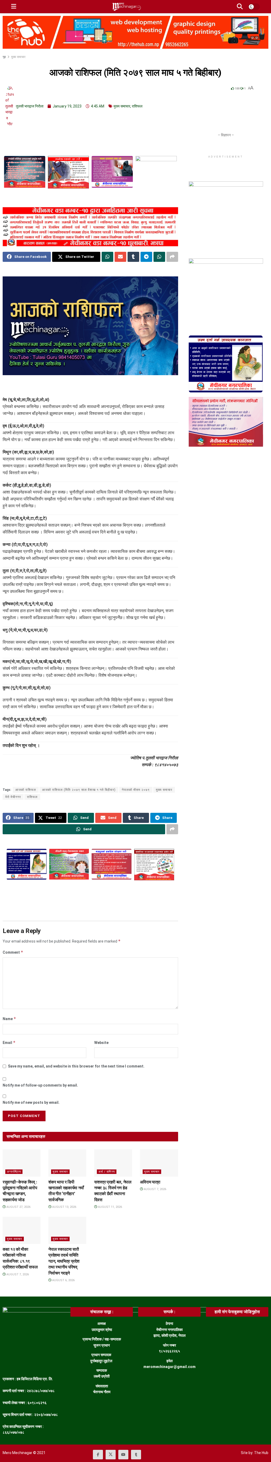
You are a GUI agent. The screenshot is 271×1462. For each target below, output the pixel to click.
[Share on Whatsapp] (107, 257)
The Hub (261, 1453)
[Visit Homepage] (126, 6)
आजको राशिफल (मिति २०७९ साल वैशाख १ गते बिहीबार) (79, 790)
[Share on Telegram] (146, 257)
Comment (13, 952)
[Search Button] (240, 6)
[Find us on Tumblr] (136, 1454)
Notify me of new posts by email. (31, 1102)
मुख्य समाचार (18, 57)
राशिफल (137, 106)
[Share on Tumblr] (133, 257)
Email (9, 1042)
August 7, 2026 (154, 1189)
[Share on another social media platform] (172, 257)
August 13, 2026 (63, 1207)
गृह (5, 57)
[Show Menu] (13, 6)
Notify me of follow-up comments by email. (40, 1085)
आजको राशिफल (25, 790)
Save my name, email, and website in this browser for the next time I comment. (76, 1066)
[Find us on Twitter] (111, 1454)
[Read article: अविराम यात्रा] (159, 1162)
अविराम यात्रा (150, 1182)
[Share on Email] (120, 257)
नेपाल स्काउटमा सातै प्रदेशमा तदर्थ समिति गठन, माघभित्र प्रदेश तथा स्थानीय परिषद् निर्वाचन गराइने (63, 1261)
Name (9, 1018)
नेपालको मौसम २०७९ (136, 790)
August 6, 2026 (63, 1280)
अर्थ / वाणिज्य (106, 1171)
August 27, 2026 (18, 1207)
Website (101, 1043)
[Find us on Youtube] (123, 1454)
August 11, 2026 (109, 1207)
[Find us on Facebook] (98, 1454)
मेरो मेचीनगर (13, 797)
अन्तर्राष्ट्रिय (14, 1171)
